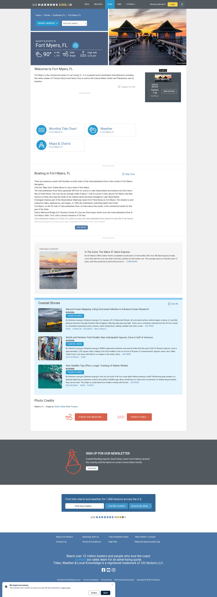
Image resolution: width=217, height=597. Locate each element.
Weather (98, 4)
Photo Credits (181, 63)
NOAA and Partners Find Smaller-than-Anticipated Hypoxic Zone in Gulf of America (109, 337)
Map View (130, 174)
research (87, 329)
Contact (80, 559)
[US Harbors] (52, 4)
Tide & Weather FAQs (118, 537)
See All (174, 303)
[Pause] (163, 70)
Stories (130, 4)
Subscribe (92, 468)
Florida (47, 15)
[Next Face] (165, 70)
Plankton (77, 329)
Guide (109, 4)
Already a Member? (158, 4)
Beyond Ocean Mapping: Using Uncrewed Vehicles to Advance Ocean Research (107, 309)
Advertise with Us (90, 537)
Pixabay (74, 406)
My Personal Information (124, 580)
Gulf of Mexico (72, 357)
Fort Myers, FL (74, 15)
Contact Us (61, 541)
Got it (105, 593)
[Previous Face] (161, 70)
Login (173, 4)
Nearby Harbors (46, 23)
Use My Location (116, 506)
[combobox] (74, 23)
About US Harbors (64, 537)
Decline (94, 593)
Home (38, 15)
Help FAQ (112, 541)
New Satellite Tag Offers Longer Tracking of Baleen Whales (97, 365)
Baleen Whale (72, 385)
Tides (86, 4)
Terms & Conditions (91, 541)
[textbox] (74, 23)
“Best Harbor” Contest (145, 537)
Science (90, 385)
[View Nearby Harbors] (75, 45)
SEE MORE (81, 227)
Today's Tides (138, 417)
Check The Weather (90, 417)
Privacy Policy (106, 580)
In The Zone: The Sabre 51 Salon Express (107, 251)
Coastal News (74, 344)
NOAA (68, 329)
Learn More (131, 261)
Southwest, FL (59, 15)
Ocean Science (74, 316)
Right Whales (100, 329)
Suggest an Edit (128, 87)
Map (119, 4)
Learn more (65, 588)
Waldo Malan (60, 406)
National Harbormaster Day (147, 541)
